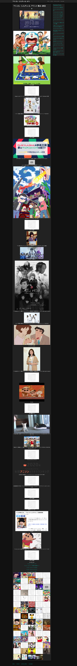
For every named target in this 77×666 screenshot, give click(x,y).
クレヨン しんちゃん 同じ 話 (58, 14)
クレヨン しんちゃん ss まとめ (32, 567)
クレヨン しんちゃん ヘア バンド (58, 20)
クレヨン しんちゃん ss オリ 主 (31, 569)
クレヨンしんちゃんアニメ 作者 (58, 36)
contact (51, 1)
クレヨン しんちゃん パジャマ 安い (58, 10)
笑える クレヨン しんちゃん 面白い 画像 (58, 54)
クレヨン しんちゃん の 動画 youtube (58, 48)
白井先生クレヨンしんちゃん (58, 41)
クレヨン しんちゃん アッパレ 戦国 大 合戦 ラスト (58, 51)
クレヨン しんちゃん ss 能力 (32, 571)
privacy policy (57, 1)
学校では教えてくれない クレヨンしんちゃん (58, 31)
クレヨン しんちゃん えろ (21, 1)
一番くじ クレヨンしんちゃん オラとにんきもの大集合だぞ (58, 26)
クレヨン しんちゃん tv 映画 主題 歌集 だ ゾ (31, 565)
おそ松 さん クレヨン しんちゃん (58, 45)
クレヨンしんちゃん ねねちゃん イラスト (58, 39)
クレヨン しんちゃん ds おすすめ (58, 34)
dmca (48, 1)
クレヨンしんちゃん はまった (58, 28)
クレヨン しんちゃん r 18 (31, 563)
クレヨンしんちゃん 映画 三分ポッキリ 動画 (58, 23)
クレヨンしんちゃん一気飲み (58, 12)
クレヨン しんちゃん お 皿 (57, 43)
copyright (62, 1)
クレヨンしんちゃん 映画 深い (58, 7)
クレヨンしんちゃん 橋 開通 (57, 15)
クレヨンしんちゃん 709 (57, 17)
